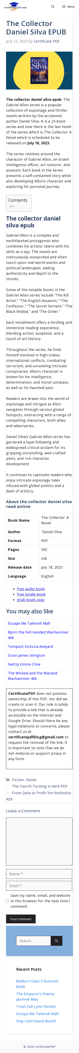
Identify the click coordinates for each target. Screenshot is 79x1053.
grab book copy (31, 599)
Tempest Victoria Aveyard (30, 646)
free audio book (31, 588)
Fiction (18, 779)
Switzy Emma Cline (24, 664)
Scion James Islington (26, 655)
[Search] (56, 941)
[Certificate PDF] (18, 6)
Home (31, 779)
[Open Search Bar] (52, 6)
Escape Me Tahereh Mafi (29, 623)
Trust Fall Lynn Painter (36, 1006)
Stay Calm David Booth (36, 1021)
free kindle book (31, 594)
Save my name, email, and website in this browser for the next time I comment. (40, 901)
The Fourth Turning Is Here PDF (40, 786)
